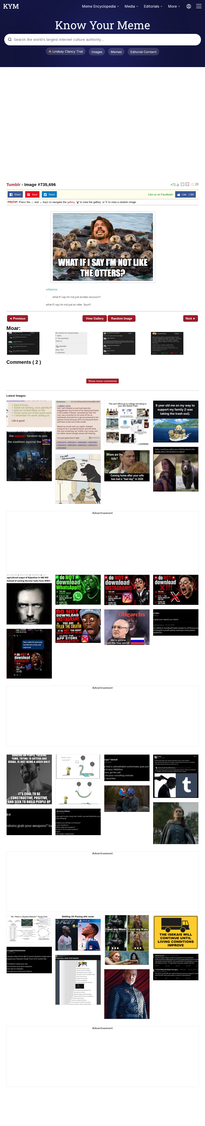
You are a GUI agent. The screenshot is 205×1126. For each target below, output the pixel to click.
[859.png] (102, 257)
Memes (116, 52)
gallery (71, 202)
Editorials (151, 6)
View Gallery (95, 318)
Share (16, 194)
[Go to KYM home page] (11, 7)
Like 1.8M (187, 194)
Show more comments (102, 381)
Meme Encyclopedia (99, 6)
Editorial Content (143, 52)
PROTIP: (13, 202)
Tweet (51, 194)
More (172, 6)
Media (130, 6)
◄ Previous (17, 318)
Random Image (121, 318)
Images (96, 52)
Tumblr (13, 184)
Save (33, 194)
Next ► (191, 318)
